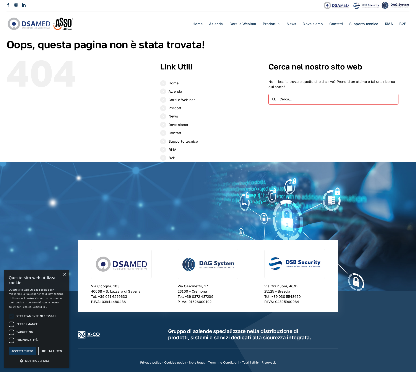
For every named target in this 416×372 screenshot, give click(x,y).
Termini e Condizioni (223, 362)
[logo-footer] (89, 333)
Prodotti (175, 108)
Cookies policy (175, 362)
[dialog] (36, 319)
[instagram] (16, 5)
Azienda (175, 91)
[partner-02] (41, 15)
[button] (37, 360)
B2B (172, 158)
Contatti (175, 133)
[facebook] (8, 5)
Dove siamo (178, 124)
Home (174, 83)
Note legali (197, 362)
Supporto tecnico (183, 141)
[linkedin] (24, 5)
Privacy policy (150, 362)
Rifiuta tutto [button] (51, 351)
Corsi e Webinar (182, 100)
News (173, 116)
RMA (173, 149)
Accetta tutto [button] (22, 351)
